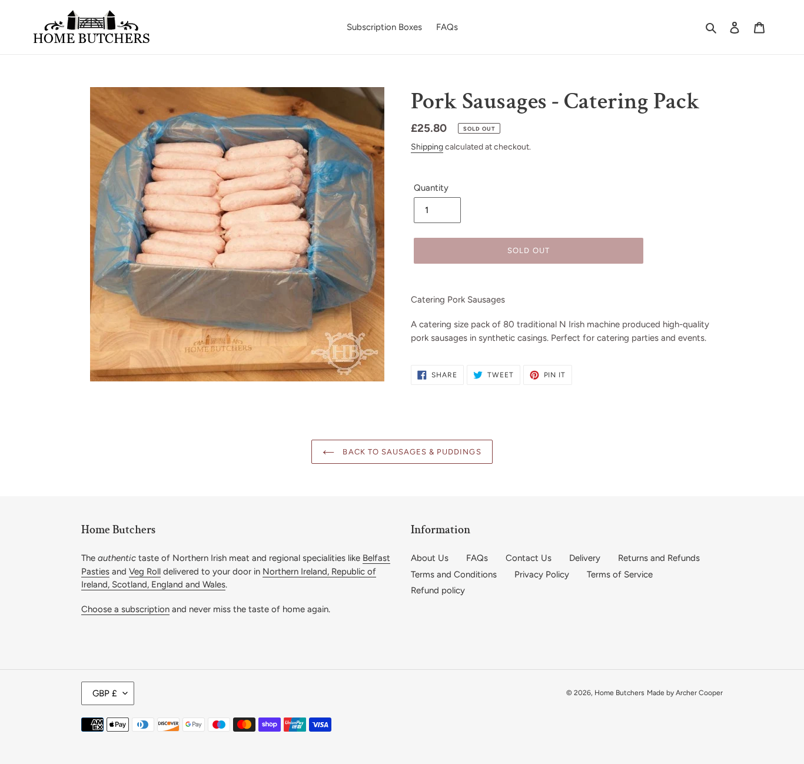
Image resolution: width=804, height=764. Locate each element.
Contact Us (528, 558)
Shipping (427, 147)
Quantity (431, 187)
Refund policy (438, 590)
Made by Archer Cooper (685, 693)
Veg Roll (145, 571)
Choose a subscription (125, 609)
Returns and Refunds (659, 558)
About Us (429, 558)
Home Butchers (619, 693)
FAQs (477, 558)
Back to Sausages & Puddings (410, 451)
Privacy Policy (541, 574)
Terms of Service (620, 574)
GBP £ (104, 693)
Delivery (584, 558)
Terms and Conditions (454, 574)
